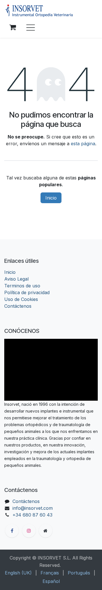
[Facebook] (12, 530)
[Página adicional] (45, 530)
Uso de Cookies (21, 299)
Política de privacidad (27, 292)
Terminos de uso (22, 286)
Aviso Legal (16, 279)
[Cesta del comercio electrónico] (12, 27)
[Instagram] (29, 530)
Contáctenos (17, 306)
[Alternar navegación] (30, 27)
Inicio (51, 198)
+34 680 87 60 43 (32, 515)
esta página (83, 143)
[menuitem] (18, 573)
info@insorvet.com (32, 508)
